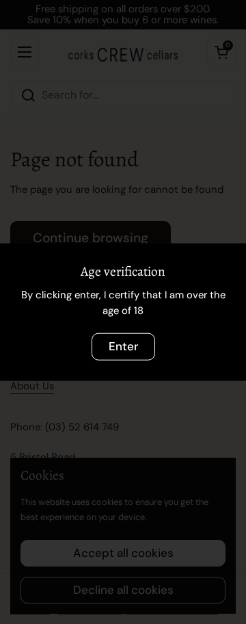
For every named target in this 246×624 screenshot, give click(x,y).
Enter (123, 346)
